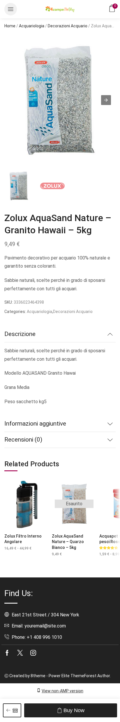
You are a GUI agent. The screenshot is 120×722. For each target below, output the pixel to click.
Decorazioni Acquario (67, 26)
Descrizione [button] (20, 333)
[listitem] (18, 186)
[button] (10, 9)
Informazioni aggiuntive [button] (35, 423)
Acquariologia (31, 26)
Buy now (73, 710)
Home (9, 26)
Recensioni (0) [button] (23, 439)
